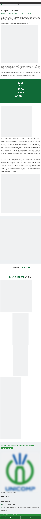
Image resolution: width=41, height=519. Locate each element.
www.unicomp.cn (30, 514)
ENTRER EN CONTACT (7, 448)
